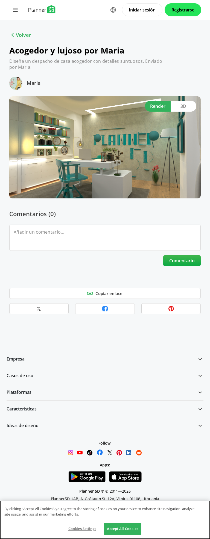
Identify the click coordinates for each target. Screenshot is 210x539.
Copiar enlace (108, 293)
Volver (23, 35)
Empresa (16, 359)
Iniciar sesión (142, 10)
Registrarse (182, 10)
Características (22, 409)
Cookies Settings (82, 528)
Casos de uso (20, 376)
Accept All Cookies (122, 528)
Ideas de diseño (23, 425)
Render (158, 106)
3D (183, 106)
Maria (33, 83)
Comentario (182, 261)
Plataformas (19, 392)
